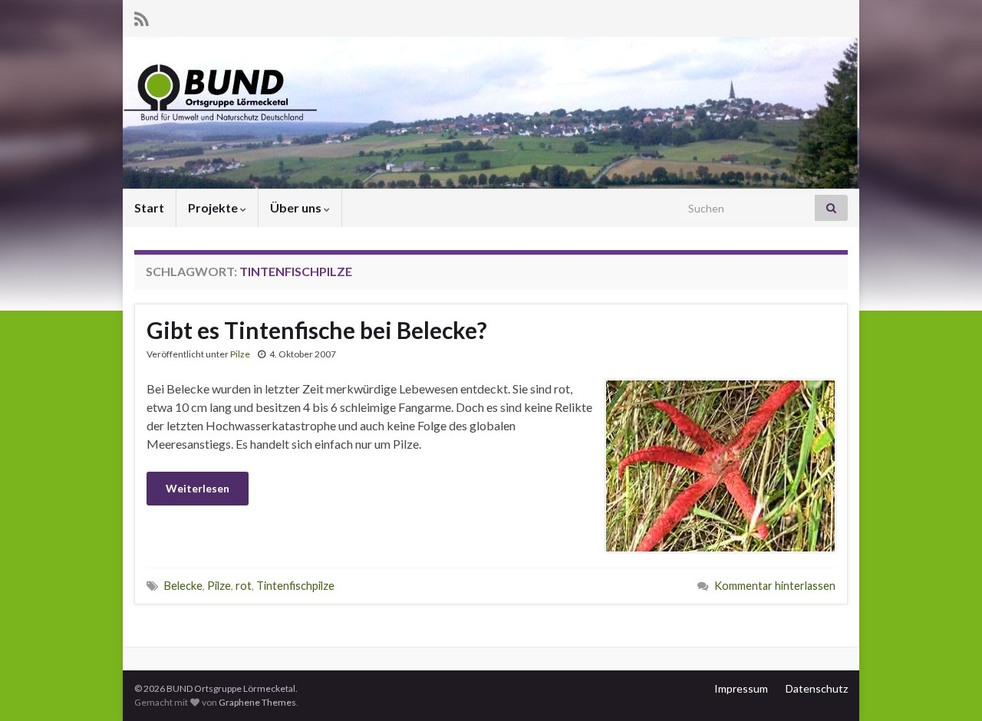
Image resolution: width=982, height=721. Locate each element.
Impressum (741, 688)
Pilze (240, 354)
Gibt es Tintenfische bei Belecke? (317, 330)
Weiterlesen (197, 488)
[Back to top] (947, 686)
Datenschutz (817, 688)
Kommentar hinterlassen (774, 585)
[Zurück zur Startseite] (491, 113)
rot (244, 585)
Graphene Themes (257, 702)
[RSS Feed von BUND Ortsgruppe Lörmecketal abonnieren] (141, 16)
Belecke (183, 585)
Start (149, 207)
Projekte (214, 207)
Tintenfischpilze (295, 585)
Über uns (297, 207)
